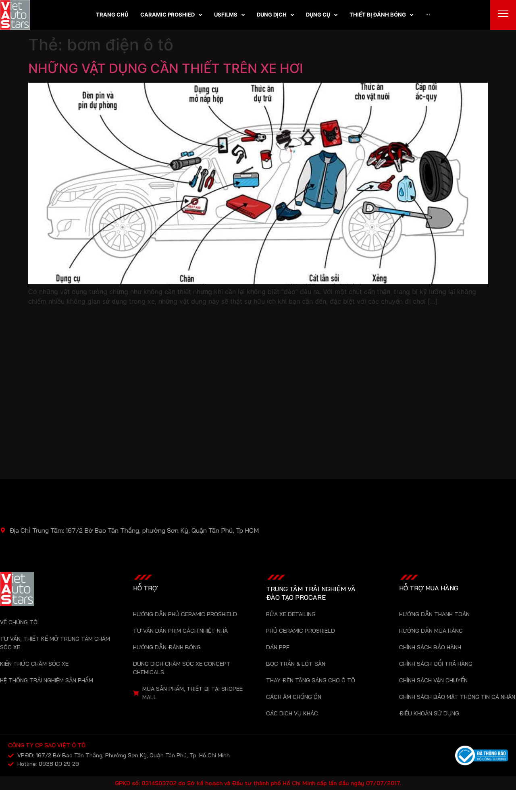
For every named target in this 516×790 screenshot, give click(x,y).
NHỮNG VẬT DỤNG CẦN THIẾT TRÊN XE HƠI (165, 68)
